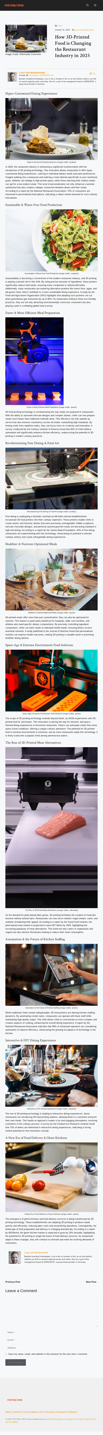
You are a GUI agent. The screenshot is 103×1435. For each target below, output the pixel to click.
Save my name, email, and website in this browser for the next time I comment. (48, 1354)
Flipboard (72, 1412)
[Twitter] (94, 73)
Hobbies (34, 1412)
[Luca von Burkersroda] (12, 81)
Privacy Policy (83, 1419)
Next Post (91, 1282)
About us (61, 1419)
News (8, 1412)
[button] (87, 5)
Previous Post (12, 1282)
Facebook (61, 1412)
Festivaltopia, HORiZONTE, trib (41, 75)
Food (60, 26)
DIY (41, 1412)
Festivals (49, 1412)
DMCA (53, 1419)
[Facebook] (90, 73)
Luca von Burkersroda (84, 30)
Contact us (71, 1419)
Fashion (17, 1412)
